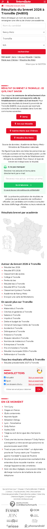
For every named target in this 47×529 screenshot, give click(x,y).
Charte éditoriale (31, 489)
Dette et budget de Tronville (16, 321)
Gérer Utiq (41, 494)
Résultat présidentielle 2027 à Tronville (21, 363)
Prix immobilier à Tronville (16, 348)
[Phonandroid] (35, 526)
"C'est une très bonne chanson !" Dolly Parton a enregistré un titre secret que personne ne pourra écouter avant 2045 (24, 442)
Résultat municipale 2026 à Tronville (20, 351)
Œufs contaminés (12, 413)
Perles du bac (10, 280)
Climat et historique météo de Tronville (21, 325)
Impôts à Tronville (12, 318)
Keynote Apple (10, 416)
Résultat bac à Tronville (14, 284)
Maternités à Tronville (13, 308)
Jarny (14, 57)
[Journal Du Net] (12, 515)
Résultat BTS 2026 (12, 270)
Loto (6, 436)
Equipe (21, 489)
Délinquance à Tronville (14, 331)
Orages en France (12, 410)
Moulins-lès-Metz (27, 60)
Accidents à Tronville (13, 328)
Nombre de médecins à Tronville (18, 341)
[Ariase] (12, 526)
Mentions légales (18, 497)
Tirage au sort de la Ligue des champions (22, 433)
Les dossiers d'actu (14, 384)
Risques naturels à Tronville (16, 338)
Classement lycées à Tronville (17, 290)
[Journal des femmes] (12, 510)
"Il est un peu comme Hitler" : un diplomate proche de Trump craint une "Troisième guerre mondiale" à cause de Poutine (23, 452)
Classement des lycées (14, 274)
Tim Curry (8, 407)
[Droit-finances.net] (35, 515)
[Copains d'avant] (12, 521)
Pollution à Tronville (13, 335)
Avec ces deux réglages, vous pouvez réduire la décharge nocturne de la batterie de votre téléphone (24, 472)
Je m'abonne (22, 185)
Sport (8, 381)
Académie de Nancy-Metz (15, 293)
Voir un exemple (35, 377)
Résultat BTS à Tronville (14, 287)
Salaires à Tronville (12, 315)
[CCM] (35, 510)
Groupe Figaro (30, 497)
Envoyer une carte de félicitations (19, 297)
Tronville (8, 305)
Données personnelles (10, 494)
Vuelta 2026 (9, 430)
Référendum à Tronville (14, 354)
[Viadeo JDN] (35, 521)
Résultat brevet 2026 (15, 6)
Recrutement (36, 492)
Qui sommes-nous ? (9, 489)
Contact (9, 492)
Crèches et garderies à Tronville (18, 312)
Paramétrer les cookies (28, 494)
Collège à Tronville (12, 277)
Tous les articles (19, 492)
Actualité (10, 377)
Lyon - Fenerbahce (12, 423)
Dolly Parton (9, 426)
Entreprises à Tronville (14, 344)
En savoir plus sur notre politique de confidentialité (21, 190)
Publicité (41, 489)
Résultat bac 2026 (12, 267)
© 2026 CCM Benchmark (23, 499)
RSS (28, 492)
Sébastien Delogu (12, 420)
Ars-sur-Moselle (25, 57)
